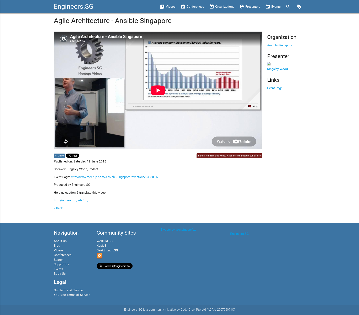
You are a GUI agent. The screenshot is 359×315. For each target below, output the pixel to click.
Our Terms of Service (68, 290)
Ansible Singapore (279, 45)
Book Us (60, 274)
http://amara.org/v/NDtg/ (71, 200)
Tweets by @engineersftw (178, 229)
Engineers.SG (73, 6)
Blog (57, 245)
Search (58, 260)
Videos (59, 250)
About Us (60, 241)
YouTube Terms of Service (72, 295)
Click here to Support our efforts (244, 155)
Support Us (61, 264)
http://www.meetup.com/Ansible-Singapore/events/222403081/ (114, 177)
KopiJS (101, 245)
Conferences (62, 255)
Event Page (275, 88)
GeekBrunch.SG (107, 250)
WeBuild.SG (105, 241)
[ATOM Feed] (99, 257)
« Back (58, 208)
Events (58, 269)
